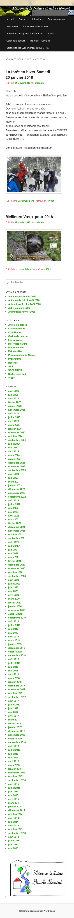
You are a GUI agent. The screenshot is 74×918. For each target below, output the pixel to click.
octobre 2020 (15, 572)
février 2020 (14, 602)
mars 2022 (14, 519)
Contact (22, 19)
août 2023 (13, 474)
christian (39, 82)
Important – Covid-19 (40, 40)
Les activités (24, 269)
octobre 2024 (15, 436)
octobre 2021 (15, 534)
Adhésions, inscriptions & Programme (24, 33)
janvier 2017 (15, 727)
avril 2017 (13, 715)
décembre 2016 (16, 731)
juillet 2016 (14, 749)
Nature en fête (16, 347)
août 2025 (13, 413)
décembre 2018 (16, 647)
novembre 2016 (16, 734)
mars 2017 (14, 719)
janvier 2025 (15, 428)
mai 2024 (13, 447)
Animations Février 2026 (21, 311)
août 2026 (13, 391)
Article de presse (17, 324)
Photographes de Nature (21, 355)
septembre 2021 (17, 538)
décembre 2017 (16, 685)
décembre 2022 (16, 489)
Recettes (13, 362)
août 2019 (13, 621)
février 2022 (14, 523)
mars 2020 (14, 598)
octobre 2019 (15, 613)
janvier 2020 (15, 606)
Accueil (10, 19)
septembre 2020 (17, 576)
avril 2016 (13, 761)
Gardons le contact (15, 40)
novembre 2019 (16, 610)
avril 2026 (13, 398)
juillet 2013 (14, 840)
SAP (10, 366)
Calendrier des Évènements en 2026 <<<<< (27, 47)
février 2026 (14, 402)
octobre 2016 (15, 738)
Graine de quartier (18, 336)
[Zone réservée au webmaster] (38, 897)
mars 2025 (14, 425)
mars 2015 (14, 802)
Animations (37, 19)
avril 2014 (13, 825)
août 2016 (13, 746)
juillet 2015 (14, 787)
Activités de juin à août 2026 (24, 300)
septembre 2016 (17, 742)
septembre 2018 (17, 655)
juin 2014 (13, 821)
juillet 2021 (14, 545)
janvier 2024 (15, 459)
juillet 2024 (14, 443)
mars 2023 (14, 481)
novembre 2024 (16, 432)
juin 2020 (13, 587)
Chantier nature (16, 328)
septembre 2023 (17, 470)
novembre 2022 (16, 493)
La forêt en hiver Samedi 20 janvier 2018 (28, 74)
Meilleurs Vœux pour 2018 (29, 216)
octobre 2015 (15, 776)
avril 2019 (13, 636)
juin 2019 (13, 628)
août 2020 (13, 579)
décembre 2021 (16, 527)
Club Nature (14, 332)
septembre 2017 (17, 697)
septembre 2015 (17, 780)
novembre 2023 (16, 466)
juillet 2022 (14, 504)
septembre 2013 (17, 833)
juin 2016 (13, 753)
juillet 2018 (14, 663)
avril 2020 (13, 594)
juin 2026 (13, 394)
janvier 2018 (15, 681)
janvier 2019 (15, 644)
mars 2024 (14, 455)
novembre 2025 (16, 409)
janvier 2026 (15, 406)
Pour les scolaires (56, 19)
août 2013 (13, 836)
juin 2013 (13, 844)
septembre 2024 (17, 440)
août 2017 (13, 700)
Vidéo (11, 377)
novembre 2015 (16, 772)
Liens (51, 33)
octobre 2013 (15, 829)
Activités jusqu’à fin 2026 (22, 296)
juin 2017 (13, 708)
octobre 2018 (15, 651)
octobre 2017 (15, 693)
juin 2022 (13, 508)
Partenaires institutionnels (35, 26)
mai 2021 (13, 553)
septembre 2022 (17, 496)
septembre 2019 (17, 617)
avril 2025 (13, 421)
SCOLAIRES (15, 370)
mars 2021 (14, 557)
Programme (14, 358)
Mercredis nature (17, 343)
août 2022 (13, 500)
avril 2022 (13, 515)
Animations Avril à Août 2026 (24, 304)
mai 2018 (13, 670)
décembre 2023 (16, 462)
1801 (51, 200)
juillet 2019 (14, 625)
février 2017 (14, 723)
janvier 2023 (15, 485)
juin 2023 (13, 477)
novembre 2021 (16, 530)
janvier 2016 (15, 768)
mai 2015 (13, 795)
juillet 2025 (14, 417)
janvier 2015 (15, 806)
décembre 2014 (16, 810)
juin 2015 (13, 791)
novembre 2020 (16, 568)
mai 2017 (13, 712)
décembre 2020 (16, 564)
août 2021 (13, 542)
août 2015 (13, 784)
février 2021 (14, 561)
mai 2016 (13, 757)
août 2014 (13, 818)
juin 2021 (13, 549)
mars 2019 (14, 640)
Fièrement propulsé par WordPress (37, 910)
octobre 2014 (15, 814)
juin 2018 (13, 666)
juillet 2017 (14, 704)
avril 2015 (13, 799)
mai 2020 (13, 591)
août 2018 (13, 659)
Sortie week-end (26, 200)
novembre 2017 (16, 689)
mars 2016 (14, 765)
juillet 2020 (14, 583)
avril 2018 (13, 674)
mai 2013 (13, 848)
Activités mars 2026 (19, 308)
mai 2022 (13, 511)
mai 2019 (13, 632)
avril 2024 (13, 451)
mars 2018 (14, 678)
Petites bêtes (15, 351)
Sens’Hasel (12, 26)
